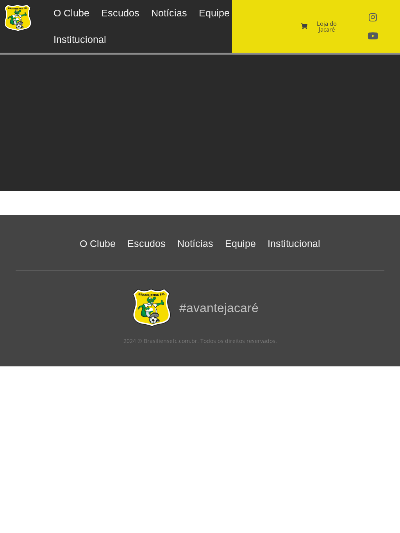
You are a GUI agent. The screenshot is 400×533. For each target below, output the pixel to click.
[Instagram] (372, 17)
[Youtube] (372, 36)
